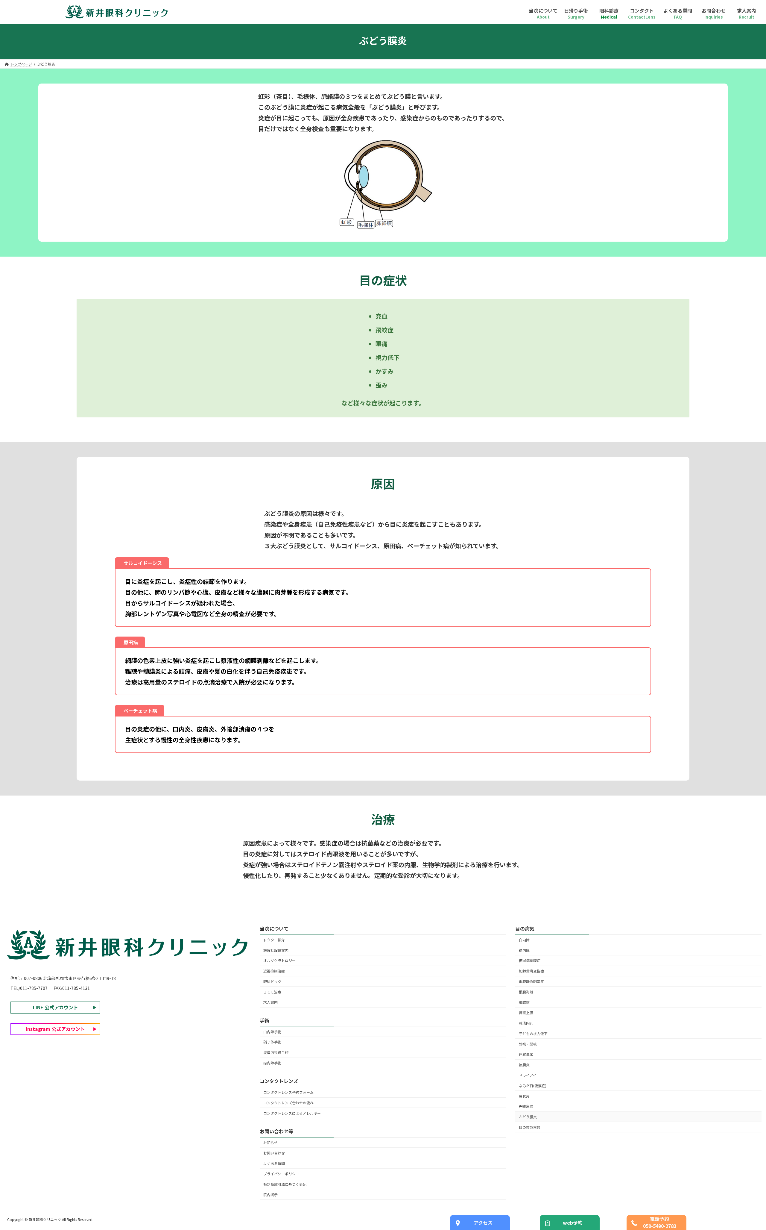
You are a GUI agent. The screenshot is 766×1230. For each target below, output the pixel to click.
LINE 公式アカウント (55, 1007)
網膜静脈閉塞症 (531, 981)
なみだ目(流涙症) (532, 1085)
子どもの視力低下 (533, 1033)
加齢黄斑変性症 (531, 971)
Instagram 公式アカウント (55, 1029)
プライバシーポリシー (281, 1173)
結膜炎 (524, 1064)
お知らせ (270, 1142)
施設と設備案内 (275, 950)
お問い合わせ (274, 1152)
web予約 (573, 1222)
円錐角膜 (526, 1106)
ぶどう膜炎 (528, 1116)
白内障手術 (272, 1031)
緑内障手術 (272, 1062)
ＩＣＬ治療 (272, 991)
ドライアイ (527, 1075)
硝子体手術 (272, 1042)
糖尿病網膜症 (529, 960)
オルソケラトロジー (279, 960)
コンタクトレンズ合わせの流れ (288, 1102)
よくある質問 (274, 1163)
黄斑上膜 (526, 1012)
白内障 (524, 939)
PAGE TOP (744, 1187)
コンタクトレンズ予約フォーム (288, 1092)
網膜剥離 (526, 991)
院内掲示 (270, 1194)
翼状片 (524, 1096)
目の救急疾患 (529, 1127)
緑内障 (524, 950)
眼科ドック (272, 981)
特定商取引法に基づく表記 (284, 1184)
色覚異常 (526, 1054)
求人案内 (270, 1002)
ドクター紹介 (274, 939)
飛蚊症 (524, 1002)
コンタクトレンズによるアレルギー (292, 1113)
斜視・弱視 (528, 1043)
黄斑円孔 (526, 1022)
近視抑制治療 (274, 971)
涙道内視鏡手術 (275, 1052)
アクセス (483, 1222)
